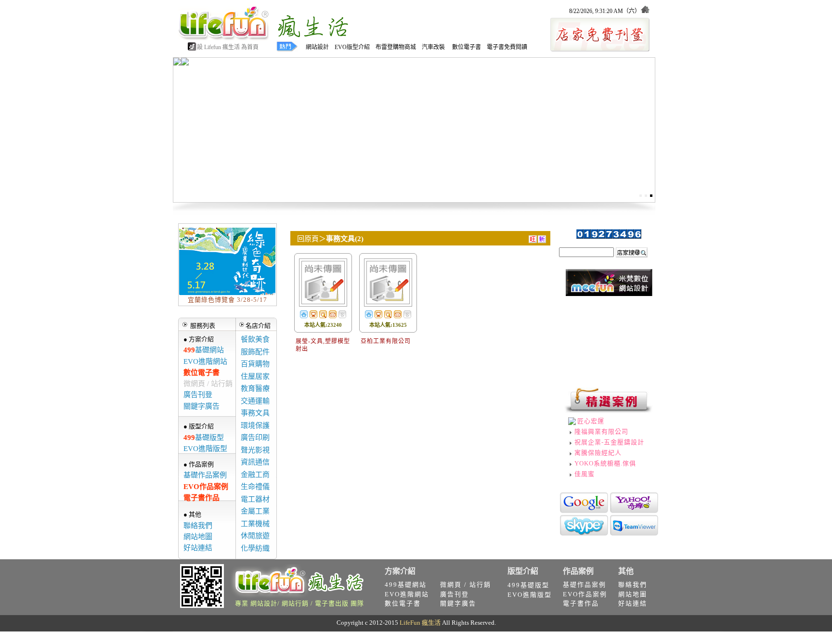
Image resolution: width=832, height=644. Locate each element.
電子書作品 (201, 498)
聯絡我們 (197, 525)
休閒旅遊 (255, 536)
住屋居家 (255, 376)
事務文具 (255, 413)
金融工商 (255, 474)
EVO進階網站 (205, 361)
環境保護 (255, 425)
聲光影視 (255, 450)
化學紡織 (255, 548)
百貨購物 (255, 364)
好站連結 (197, 548)
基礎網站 (203, 350)
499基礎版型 (528, 585)
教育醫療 (255, 388)
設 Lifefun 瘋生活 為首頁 (228, 47)
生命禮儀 (255, 486)
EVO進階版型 (205, 448)
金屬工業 (255, 511)
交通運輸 (255, 401)
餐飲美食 (255, 339)
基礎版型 (203, 437)
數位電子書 (201, 372)
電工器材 (255, 499)
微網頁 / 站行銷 (208, 383)
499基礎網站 (406, 584)
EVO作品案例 (205, 486)
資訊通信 (255, 462)
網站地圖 (197, 537)
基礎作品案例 (205, 475)
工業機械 (255, 524)
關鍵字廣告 (201, 406)
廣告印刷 (255, 437)
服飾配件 (255, 352)
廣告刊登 (197, 395)
